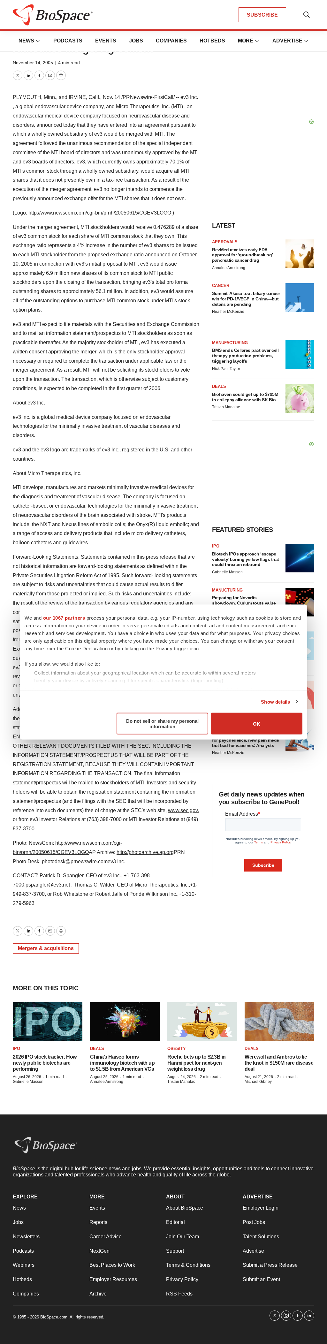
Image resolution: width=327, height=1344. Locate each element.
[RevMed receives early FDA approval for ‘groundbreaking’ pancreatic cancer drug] (299, 253)
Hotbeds (212, 40)
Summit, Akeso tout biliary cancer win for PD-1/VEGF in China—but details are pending (246, 299)
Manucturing (227, 590)
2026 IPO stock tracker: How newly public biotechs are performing (45, 1063)
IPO (215, 546)
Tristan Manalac (226, 407)
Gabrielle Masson (227, 572)
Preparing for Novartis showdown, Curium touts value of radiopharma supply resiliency (245, 603)
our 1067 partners (64, 618)
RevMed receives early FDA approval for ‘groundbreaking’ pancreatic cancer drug (242, 255)
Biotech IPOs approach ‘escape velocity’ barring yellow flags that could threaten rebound (245, 559)
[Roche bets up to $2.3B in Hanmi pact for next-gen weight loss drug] (202, 1021)
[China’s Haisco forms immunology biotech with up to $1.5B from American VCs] (125, 1021)
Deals (219, 386)
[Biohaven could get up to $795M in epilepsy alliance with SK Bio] (299, 398)
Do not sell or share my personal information (162, 723)
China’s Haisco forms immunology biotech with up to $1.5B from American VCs (122, 1063)
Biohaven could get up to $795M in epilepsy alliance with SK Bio (245, 397)
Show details (275, 701)
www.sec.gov (183, 810)
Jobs (136, 40)
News (26, 40)
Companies (171, 40)
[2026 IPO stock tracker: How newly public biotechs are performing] (47, 1021)
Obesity (176, 1048)
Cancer (220, 285)
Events (105, 40)
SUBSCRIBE (262, 15)
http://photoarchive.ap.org (145, 852)
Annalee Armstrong (228, 268)
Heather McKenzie (228, 311)
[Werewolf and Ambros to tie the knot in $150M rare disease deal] (279, 1021)
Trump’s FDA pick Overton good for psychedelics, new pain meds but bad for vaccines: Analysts (245, 740)
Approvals (225, 241)
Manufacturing (230, 342)
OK (256, 723)
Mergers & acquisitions (46, 948)
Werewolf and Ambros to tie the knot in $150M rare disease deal (279, 1063)
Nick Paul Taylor (226, 368)
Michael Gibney (258, 1081)
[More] (38, 40)
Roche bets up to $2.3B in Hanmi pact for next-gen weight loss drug (196, 1063)
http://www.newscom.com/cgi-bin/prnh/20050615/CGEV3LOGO (99, 212)
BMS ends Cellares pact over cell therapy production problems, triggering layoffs (245, 356)
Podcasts (67, 40)
